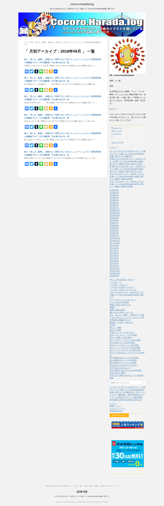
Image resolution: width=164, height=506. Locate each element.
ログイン (113, 404)
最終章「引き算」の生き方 (121, 322)
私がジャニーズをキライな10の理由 (125, 348)
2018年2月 (114, 233)
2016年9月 (114, 276)
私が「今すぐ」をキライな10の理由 (125, 340)
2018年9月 (114, 218)
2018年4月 (114, 231)
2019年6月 (114, 195)
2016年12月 (115, 268)
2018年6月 (114, 225)
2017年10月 (115, 243)
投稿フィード (115, 406)
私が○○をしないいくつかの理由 (123, 335)
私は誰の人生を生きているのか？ (124, 365)
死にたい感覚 (115, 328)
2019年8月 (114, 190)
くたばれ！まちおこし (119, 285)
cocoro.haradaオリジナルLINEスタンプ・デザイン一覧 (64, 486)
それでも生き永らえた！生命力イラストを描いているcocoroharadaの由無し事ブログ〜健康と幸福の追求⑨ (127, 184)
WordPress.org (116, 411)
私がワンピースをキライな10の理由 (125, 350)
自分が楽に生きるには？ (120, 368)
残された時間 (115, 330)
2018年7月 (114, 223)
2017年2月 (114, 263)
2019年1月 (114, 208)
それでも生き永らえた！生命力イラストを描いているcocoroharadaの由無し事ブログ (127, 294)
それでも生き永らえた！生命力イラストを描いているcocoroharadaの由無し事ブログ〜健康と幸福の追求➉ (127, 176)
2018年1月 (114, 236)
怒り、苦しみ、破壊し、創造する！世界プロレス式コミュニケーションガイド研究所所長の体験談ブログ (127, 317)
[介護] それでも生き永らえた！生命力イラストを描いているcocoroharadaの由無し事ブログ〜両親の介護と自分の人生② (128, 161)
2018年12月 (115, 210)
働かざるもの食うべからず (121, 312)
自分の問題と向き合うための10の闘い (126, 370)
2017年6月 (114, 253)
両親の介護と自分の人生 (120, 305)
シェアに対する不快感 (119, 302)
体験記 (112, 307)
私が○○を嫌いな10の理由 (120, 338)
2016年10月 (115, 273)
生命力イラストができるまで (122, 333)
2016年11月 (115, 271)
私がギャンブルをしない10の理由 (124, 345)
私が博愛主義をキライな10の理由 (124, 358)
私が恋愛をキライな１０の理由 (123, 363)
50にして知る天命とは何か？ (122, 280)
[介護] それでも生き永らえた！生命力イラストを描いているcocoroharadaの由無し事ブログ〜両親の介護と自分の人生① (128, 168)
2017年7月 (114, 251)
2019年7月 (114, 193)
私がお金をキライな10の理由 (122, 343)
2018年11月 (115, 213)
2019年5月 (114, 198)
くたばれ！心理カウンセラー (122, 287)
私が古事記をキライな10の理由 (123, 360)
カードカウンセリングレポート (123, 300)
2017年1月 (114, 266)
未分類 (112, 325)
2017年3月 (114, 261)
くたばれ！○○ (116, 282)
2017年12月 (115, 238)
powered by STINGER (101, 502)
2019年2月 (114, 205)
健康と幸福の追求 (117, 310)
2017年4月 (114, 258)
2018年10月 (115, 215)
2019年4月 (114, 200)
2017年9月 (114, 246)
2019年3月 (114, 203)
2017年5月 (114, 256)
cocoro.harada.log (82, 4)
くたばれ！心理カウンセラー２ (123, 290)
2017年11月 (115, 241)
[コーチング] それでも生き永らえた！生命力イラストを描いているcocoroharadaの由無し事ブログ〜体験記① (128, 153)
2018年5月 (114, 228)
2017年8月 (114, 248)
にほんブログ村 (117, 142)
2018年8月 (114, 220)
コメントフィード (117, 409)
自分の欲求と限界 (117, 373)
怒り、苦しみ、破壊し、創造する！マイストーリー (101, 486)
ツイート (113, 147)
